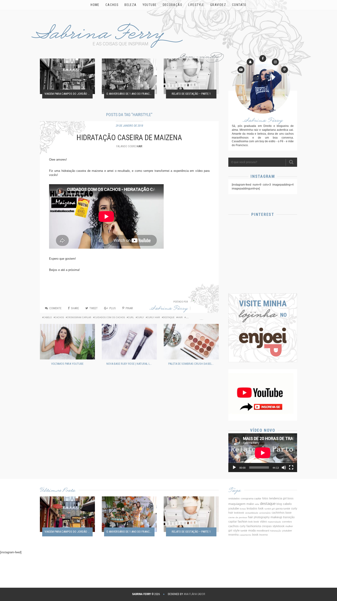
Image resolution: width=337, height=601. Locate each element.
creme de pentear (237, 517)
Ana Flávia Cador (194, 594)
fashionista (253, 526)
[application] (262, 452)
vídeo (263, 521)
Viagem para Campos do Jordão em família (68, 94)
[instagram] (275, 61)
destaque (168, 317)
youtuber (287, 530)
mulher (289, 526)
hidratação (275, 530)
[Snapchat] (250, 61)
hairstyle (192, 317)
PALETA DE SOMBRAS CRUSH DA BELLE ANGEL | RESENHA (192, 363)
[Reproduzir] (234, 467)
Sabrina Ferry (169, 309)
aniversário (265, 513)
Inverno (263, 534)
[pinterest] (284, 69)
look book (253, 521)
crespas (267, 526)
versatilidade (251, 513)
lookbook (239, 512)
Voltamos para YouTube (67, 363)
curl (131, 317)
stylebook (279, 526)
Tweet (93, 308)
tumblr (243, 530)
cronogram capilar (79, 317)
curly (140, 317)
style (236, 530)
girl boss (288, 498)
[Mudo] (284, 467)
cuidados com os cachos (109, 317)
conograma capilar (251, 498)
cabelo (47, 317)
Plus (112, 308)
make (250, 504)
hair (180, 317)
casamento (245, 535)
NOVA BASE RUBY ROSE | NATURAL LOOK (130, 363)
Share (75, 308)
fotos (265, 498)
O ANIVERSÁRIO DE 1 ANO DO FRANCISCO (130, 94)
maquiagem (237, 504)
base (288, 512)
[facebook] (262, 58)
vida (257, 504)
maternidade (274, 521)
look (261, 508)
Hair (139, 146)
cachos (59, 317)
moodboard (263, 530)
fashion (242, 521)
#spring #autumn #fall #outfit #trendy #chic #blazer (263, 273)
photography (262, 517)
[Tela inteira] (291, 467)
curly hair (153, 317)
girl (230, 530)
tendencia (275, 498)
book (255, 534)
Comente (55, 308)
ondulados (234, 498)
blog (279, 504)
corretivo (287, 521)
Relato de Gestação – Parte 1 (191, 94)
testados (252, 508)
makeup (276, 517)
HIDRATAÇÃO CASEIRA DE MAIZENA (129, 137)
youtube (233, 508)
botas (243, 508)
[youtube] (241, 69)
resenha (233, 534)
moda (252, 530)
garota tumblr (283, 508)
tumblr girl (270, 508)
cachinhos (278, 512)
